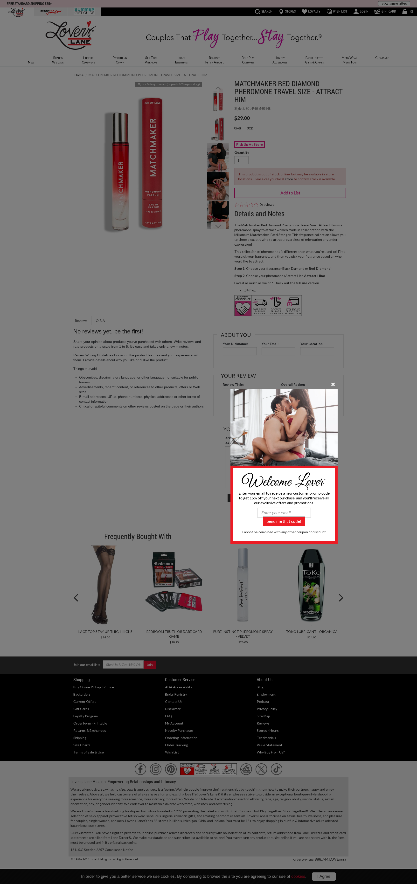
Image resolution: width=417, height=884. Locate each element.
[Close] (333, 384)
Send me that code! (284, 521)
